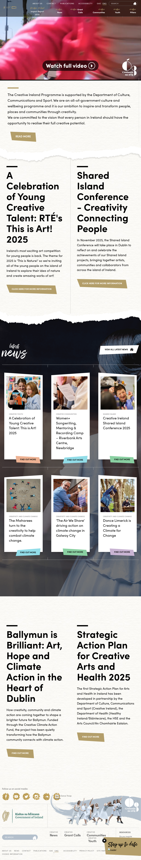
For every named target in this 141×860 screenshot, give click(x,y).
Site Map (101, 851)
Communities (99, 11)
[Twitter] (26, 797)
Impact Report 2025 (37, 11)
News (59, 11)
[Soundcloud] (47, 797)
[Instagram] (36, 797)
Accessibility (85, 4)
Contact (51, 4)
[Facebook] (6, 797)
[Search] (34, 838)
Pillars (133, 11)
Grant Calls (76, 11)
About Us (37, 4)
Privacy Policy (86, 851)
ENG (105, 4)
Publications (67, 4)
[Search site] (135, 3)
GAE (99, 4)
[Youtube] (16, 797)
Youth (117, 11)
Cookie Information (12, 854)
